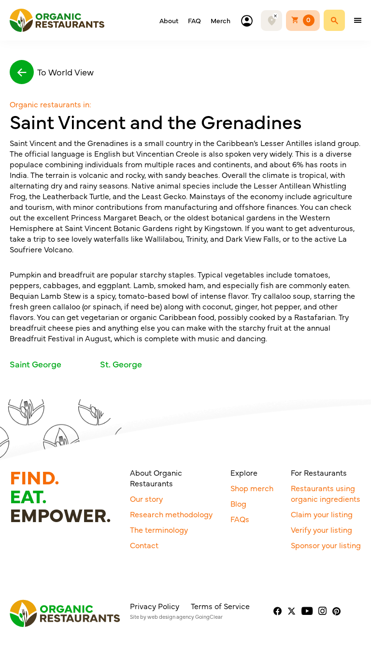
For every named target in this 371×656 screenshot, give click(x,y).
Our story (146, 498)
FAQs (239, 518)
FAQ (194, 20)
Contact (144, 544)
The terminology (159, 529)
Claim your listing (322, 514)
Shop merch (251, 487)
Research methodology (171, 514)
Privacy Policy (154, 605)
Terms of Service (220, 605)
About (168, 20)
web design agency (170, 616)
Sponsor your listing (326, 544)
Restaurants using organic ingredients (325, 493)
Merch (220, 20)
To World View (65, 72)
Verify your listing (321, 529)
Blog (238, 503)
